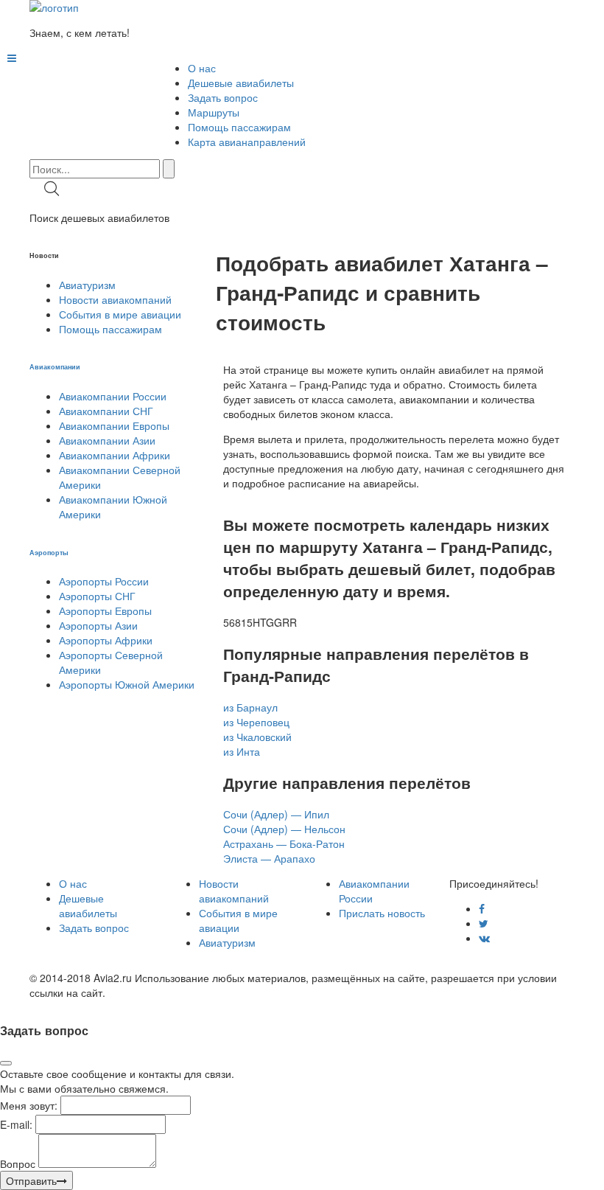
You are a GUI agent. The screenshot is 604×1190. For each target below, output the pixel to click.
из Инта (241, 751)
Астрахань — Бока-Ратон (284, 843)
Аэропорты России (104, 581)
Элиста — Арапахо (269, 858)
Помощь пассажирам (239, 126)
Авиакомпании (54, 366)
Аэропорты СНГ (97, 595)
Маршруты (213, 112)
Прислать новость (382, 912)
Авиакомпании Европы (114, 425)
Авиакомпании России (112, 396)
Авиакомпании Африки (114, 455)
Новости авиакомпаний (115, 299)
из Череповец (256, 721)
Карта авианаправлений (247, 141)
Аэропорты (49, 552)
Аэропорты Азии (98, 625)
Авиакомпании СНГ (106, 410)
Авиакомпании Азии (107, 440)
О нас (202, 67)
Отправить (31, 1180)
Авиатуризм (87, 284)
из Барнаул (250, 707)
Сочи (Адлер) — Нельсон (284, 828)
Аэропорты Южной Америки (126, 684)
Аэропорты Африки (105, 640)
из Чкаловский (257, 736)
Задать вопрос (223, 97)
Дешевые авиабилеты (241, 82)
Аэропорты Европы (105, 610)
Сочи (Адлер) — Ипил (276, 814)
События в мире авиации (120, 314)
